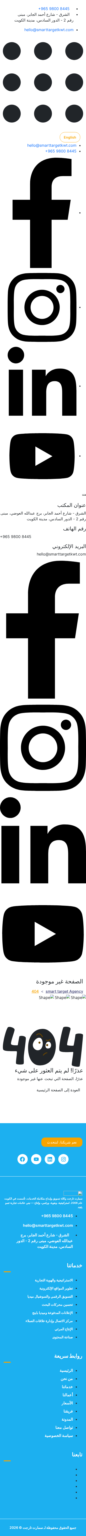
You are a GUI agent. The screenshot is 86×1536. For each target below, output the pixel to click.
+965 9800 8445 (54, 8)
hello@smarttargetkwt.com (49, 29)
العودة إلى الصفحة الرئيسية (58, 1090)
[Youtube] (36, 1159)
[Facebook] (22, 1159)
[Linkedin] (50, 1159)
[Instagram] (63, 1159)
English (70, 137)
